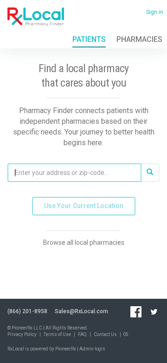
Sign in (154, 12)
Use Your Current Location (83, 205)
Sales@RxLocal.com (81, 311)
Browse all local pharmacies (83, 242)
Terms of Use (57, 334)
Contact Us (105, 334)
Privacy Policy (22, 334)
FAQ (82, 334)
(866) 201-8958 (27, 311)
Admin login (92, 348)
